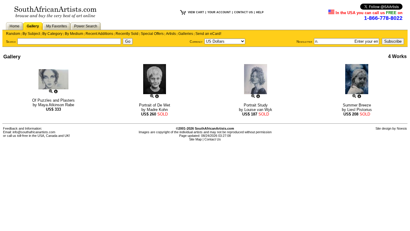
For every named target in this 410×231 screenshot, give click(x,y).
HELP (260, 12)
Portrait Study (256, 105)
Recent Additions (99, 34)
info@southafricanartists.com (34, 132)
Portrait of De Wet (154, 105)
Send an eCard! (208, 34)
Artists (171, 34)
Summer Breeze (357, 105)
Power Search (85, 26)
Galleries (185, 34)
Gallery (33, 26)
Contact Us (212, 139)
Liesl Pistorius (359, 109)
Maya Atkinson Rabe (56, 105)
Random (13, 34)
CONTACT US (243, 12)
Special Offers (152, 34)
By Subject (31, 34)
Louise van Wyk (258, 109)
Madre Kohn (157, 109)
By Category (52, 34)
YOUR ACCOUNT (219, 12)
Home (15, 26)
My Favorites (56, 26)
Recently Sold (127, 34)
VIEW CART (196, 12)
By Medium (74, 34)
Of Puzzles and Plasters (53, 100)
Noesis (402, 128)
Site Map (195, 139)
